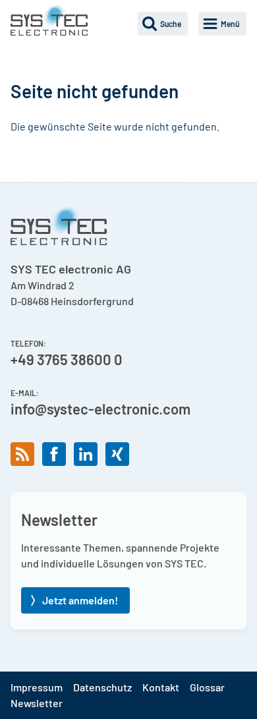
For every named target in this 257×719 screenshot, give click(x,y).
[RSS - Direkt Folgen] (22, 454)
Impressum (37, 687)
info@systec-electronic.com (100, 408)
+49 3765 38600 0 (67, 359)
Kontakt (160, 687)
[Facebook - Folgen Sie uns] (54, 454)
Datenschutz (102, 687)
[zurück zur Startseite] (49, 20)
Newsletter (37, 703)
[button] (163, 24)
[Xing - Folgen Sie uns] (117, 454)
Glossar (207, 687)
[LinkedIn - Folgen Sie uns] (86, 454)
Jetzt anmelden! (80, 600)
